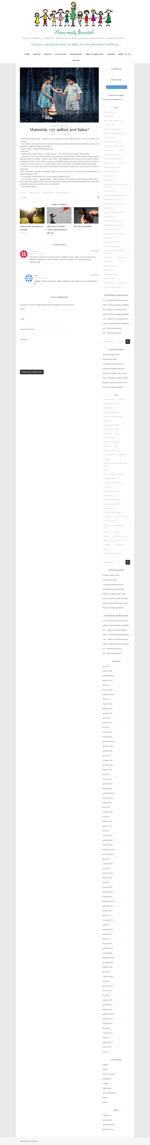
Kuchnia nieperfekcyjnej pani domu (115, 186)
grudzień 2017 (108, 1005)
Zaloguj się (106, 1115)
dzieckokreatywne (112, 142)
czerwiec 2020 (108, 864)
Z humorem (109, 283)
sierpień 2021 (107, 802)
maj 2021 (106, 817)
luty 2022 (106, 774)
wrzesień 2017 (108, 1019)
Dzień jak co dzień (34, 193)
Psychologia (61, 54)
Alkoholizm (110, 125)
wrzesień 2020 (108, 854)
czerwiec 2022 (108, 760)
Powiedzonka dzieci (48, 193)
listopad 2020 (107, 845)
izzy (25, 197)
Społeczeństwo (112, 246)
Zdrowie (111, 54)
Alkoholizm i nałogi (113, 129)
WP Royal (34, 1141)
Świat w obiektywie (94, 54)
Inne (120, 163)
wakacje (108, 270)
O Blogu (76, 60)
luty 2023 (106, 727)
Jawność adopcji (112, 167)
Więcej (121, 54)
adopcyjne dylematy (114, 120)
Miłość (109, 191)
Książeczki (110, 176)
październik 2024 (108, 694)
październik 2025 (108, 676)
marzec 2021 (107, 826)
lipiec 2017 (106, 1028)
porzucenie (110, 216)
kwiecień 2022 (108, 765)
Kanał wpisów (107, 1120)
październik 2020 (108, 849)
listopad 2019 (107, 896)
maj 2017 (106, 1037)
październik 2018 (108, 958)
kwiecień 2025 (108, 680)
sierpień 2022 (107, 751)
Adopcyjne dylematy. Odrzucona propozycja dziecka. (57, 229)
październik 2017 (108, 1014)
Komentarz (24, 339)
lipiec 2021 (106, 807)
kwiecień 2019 (108, 929)
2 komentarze (66, 134)
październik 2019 (108, 901)
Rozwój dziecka (112, 242)
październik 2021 (108, 793)
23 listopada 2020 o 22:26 (36, 253)
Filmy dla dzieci (111, 154)
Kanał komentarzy (109, 1125)
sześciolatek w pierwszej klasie (114, 252)
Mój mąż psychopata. (114, 328)
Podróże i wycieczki (113, 212)
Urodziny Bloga (111, 266)
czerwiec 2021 (108, 812)
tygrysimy (33, 251)
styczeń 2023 (107, 732)
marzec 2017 (107, 1047)
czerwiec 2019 (108, 920)
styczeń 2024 (107, 704)
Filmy (120, 150)
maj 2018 (106, 981)
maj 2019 (106, 925)
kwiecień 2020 (108, 873)
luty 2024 (106, 699)
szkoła (108, 257)
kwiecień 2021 (108, 821)
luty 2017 (106, 1052)
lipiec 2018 (106, 972)
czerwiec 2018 (108, 976)
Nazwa (22, 309)
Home (27, 54)
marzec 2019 (107, 934)
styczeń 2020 (107, 887)
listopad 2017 (107, 1009)
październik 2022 (108, 741)
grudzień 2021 (108, 784)
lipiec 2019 (106, 915)
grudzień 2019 (108, 892)
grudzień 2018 (108, 948)
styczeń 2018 (107, 1000)
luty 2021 (106, 831)
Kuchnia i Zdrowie (109, 1074)
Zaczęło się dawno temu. (111, 354)
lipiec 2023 (106, 718)
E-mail (22, 319)
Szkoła (105, 1097)
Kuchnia (108, 180)
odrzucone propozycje (114, 204)
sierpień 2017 (107, 1023)
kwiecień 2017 (108, 1042)
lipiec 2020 (106, 859)
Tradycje (122, 257)
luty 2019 (106, 939)
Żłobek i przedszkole (114, 287)
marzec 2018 (107, 990)
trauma (108, 261)
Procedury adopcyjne (114, 225)
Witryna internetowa (27, 329)
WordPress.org (108, 1129)
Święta (123, 283)
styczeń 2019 (107, 943)
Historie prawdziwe (113, 159)
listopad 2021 (107, 788)
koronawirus (111, 171)
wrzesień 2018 (108, 962)
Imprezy (109, 163)
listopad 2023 (107, 708)
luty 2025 (106, 685)
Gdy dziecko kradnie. (83, 226)
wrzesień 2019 (108, 906)
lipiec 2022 (106, 755)
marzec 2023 (107, 723)
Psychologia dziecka (63, 193)
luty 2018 (106, 995)
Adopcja (37, 54)
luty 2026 (106, 666)
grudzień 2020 (108, 840)
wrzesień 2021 (108, 798)
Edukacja (109, 150)
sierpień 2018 (107, 967)
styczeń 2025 (107, 690)
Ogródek (109, 208)
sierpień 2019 (107, 911)
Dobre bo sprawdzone (114, 133)
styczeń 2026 (107, 671)
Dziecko (47, 54)
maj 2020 (106, 868)
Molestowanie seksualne (115, 195)
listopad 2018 (107, 953)
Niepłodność (76, 54)
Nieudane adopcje (112, 199)
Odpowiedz (94, 251)
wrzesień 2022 (108, 746)
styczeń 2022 (107, 779)
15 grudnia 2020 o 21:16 (41, 278)
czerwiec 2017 (108, 1033)
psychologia (110, 229)
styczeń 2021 (107, 835)
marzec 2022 (107, 770)
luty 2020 (106, 882)
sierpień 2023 (107, 713)
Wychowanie (111, 274)
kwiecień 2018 (108, 986)
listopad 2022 (107, 737)
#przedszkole (111, 112)
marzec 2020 (107, 878)
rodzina (108, 238)
